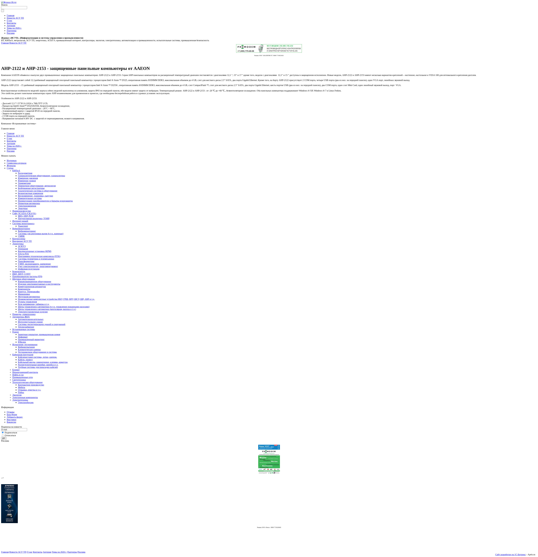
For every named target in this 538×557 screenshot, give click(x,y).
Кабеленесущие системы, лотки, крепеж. (37, 357)
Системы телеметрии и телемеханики (36, 259)
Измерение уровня (27, 181)
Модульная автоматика (29, 296)
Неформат (23, 337)
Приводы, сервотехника (23, 314)
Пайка (21, 392)
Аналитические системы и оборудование (37, 191)
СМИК (21, 236)
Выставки (11, 419)
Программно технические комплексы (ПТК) (39, 256)
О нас (9, 138)
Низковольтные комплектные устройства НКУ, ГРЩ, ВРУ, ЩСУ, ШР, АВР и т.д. (56, 299)
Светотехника (19, 380)
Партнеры (11, 148)
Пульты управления (27, 301)
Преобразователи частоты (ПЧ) (27, 276)
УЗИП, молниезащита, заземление (34, 264)
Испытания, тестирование (24, 344)
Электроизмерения (27, 206)
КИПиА (16, 170)
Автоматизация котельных (30, 319)
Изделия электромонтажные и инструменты (39, 284)
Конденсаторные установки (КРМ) (34, 251)
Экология (16, 395)
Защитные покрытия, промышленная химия (39, 334)
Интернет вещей (20, 221)
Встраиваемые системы (23, 329)
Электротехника (20, 400)
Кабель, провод (25, 359)
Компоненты (24, 289)
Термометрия (24, 183)
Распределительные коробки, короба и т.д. (38, 364)
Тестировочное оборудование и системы (37, 352)
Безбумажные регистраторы (31, 188)
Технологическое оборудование (27, 382)
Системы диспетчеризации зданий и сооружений (41, 324)
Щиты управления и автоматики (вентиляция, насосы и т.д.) (47, 309)
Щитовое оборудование (23, 279)
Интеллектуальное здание (30, 322)
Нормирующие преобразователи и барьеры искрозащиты (45, 201)
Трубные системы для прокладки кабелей (38, 367)
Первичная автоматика (29, 203)
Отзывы (10, 412)
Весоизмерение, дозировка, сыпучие (35, 196)
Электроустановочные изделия (32, 312)
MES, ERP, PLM (25, 216)
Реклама (11, 151)
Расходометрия (25, 173)
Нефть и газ (18, 375)
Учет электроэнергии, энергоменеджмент (38, 266)
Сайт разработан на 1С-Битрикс (510, 554)
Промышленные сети (22, 377)
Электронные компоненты (25, 397)
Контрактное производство (31, 385)
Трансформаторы (26, 261)
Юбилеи (22, 342)
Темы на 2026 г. (14, 146)
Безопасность (18, 271)
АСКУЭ (22, 246)
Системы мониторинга (23, 223)
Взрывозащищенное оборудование (34, 281)
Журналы (11, 165)
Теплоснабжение (26, 327)
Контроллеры (18, 238)
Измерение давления (28, 178)
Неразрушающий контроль (25, 372)
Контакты (11, 141)
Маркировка (24, 294)
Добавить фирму (15, 417)
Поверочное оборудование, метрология (37, 186)
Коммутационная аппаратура (32, 286)
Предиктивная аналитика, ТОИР (33, 218)
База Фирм (12, 414)
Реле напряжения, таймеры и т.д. (33, 304)
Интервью (12, 160)
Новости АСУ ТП (17, 43)
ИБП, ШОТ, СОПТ (21, 274)
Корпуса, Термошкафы (29, 291)
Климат (16, 370)
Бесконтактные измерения (30, 193)
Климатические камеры (29, 349)
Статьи (10, 168)
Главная (5, 43)
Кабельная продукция (22, 354)
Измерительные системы (30, 198)
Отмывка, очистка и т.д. (29, 390)
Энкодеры (23, 208)
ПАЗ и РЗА (23, 254)
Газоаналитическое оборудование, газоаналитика (41, 175)
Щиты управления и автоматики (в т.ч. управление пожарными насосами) (53, 307)
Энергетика (18, 244)
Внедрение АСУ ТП (22, 241)
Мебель (21, 387)
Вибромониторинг (21, 228)
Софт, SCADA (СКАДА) (24, 213)
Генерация (23, 249)
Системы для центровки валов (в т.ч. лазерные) (40, 233)
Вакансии (11, 422)
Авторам (11, 143)
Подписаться (11, 432)
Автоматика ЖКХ (21, 317)
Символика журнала (16, 163)
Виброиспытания (26, 347)
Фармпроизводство (21, 211)
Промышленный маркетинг (31, 339)
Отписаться (10, 435)
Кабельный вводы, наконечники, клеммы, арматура (43, 362)
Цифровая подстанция (28, 269)
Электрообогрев (25, 402)
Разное (15, 332)
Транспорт (23, 226)
